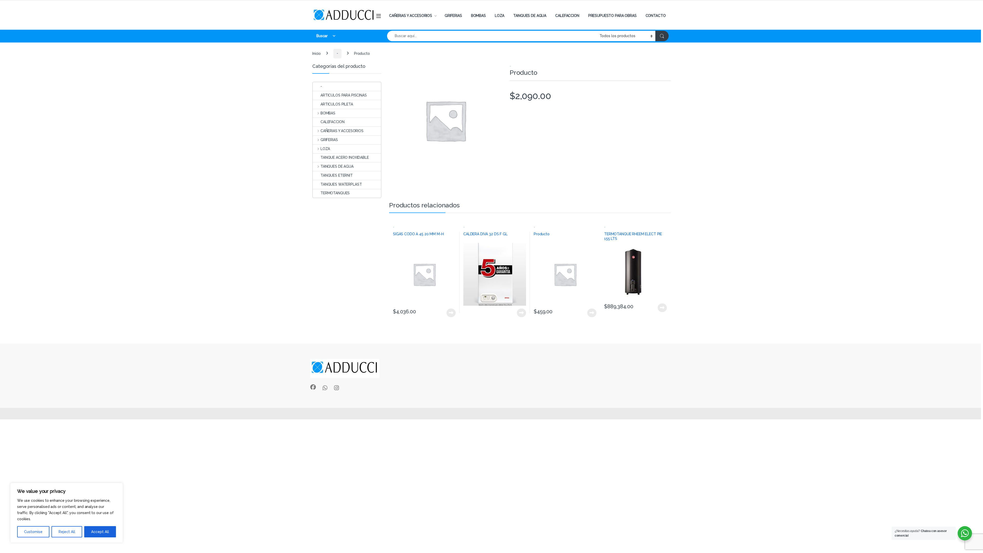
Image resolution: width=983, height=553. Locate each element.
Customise (33, 532)
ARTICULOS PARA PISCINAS (343, 95)
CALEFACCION (567, 16)
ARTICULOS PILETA (336, 104)
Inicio (316, 53)
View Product (449, 313)
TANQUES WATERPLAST (341, 184)
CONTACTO (656, 16)
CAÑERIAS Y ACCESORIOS (410, 16)
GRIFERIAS (453, 16)
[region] (66, 513)
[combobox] (492, 36)
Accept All (100, 532)
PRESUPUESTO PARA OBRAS (612, 16)
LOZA (499, 16)
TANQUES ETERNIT (336, 175)
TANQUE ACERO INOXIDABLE (344, 157)
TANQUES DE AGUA (529, 16)
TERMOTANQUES (335, 193)
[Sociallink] (313, 387)
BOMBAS (478, 16)
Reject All (67, 532)
